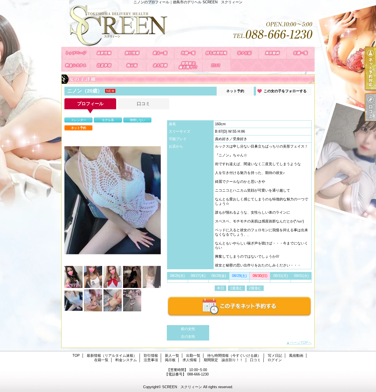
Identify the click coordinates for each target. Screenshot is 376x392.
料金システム (76, 65)
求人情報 (160, 65)
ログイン (275, 360)
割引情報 (132, 53)
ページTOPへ (301, 343)
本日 (220, 288)
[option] (112, 199)
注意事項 (104, 65)
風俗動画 (272, 53)
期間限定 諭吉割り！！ (188, 65)
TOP (76, 53)
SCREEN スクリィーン (182, 387)
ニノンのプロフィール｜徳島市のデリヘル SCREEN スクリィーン (188, 25)
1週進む (236, 288)
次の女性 (188, 336)
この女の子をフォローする (285, 91)
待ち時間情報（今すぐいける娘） (216, 53)
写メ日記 (244, 53)
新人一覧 (160, 53)
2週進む (255, 288)
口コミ (216, 65)
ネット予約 (235, 91)
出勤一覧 (188, 53)
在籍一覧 (300, 53)
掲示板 (132, 65)
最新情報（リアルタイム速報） (104, 53)
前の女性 (188, 329)
